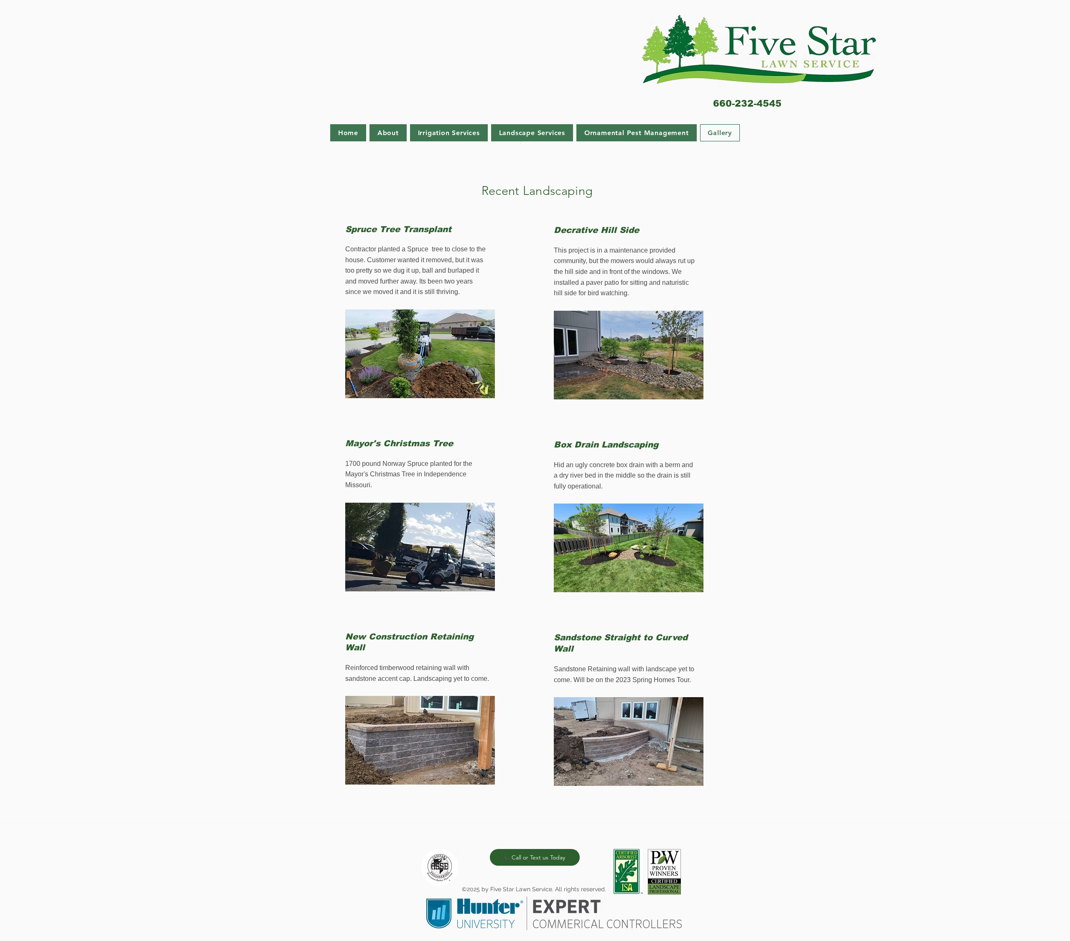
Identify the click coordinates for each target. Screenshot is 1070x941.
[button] (449, 132)
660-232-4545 (747, 103)
